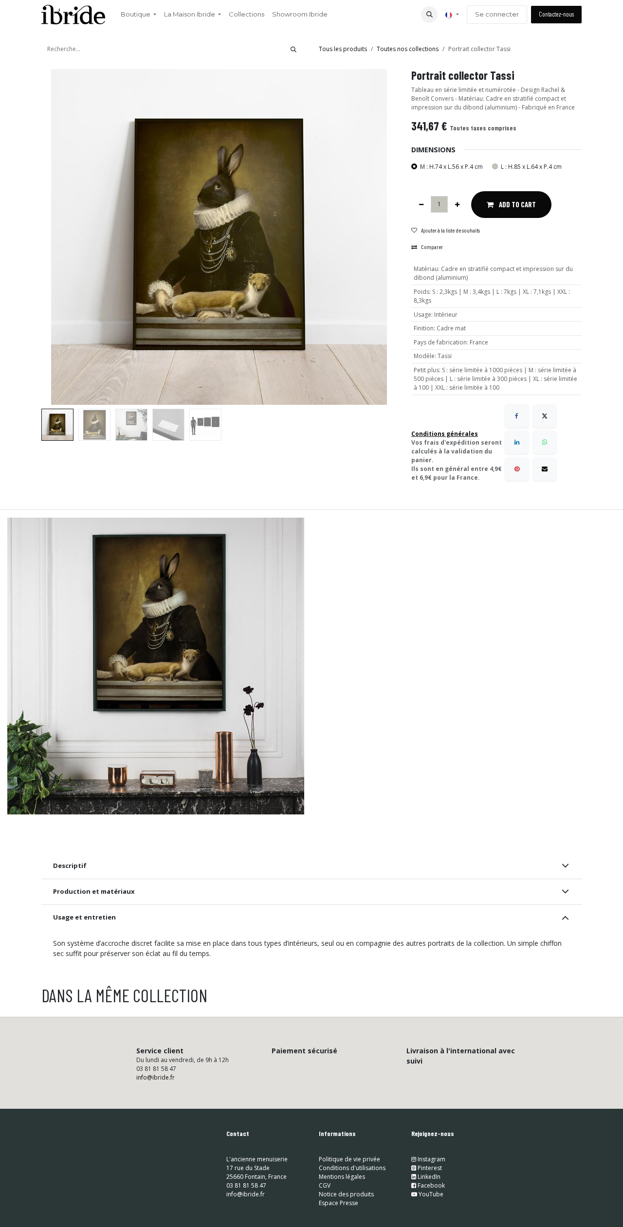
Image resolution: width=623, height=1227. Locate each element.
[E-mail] (544, 469)
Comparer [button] (432, 246)
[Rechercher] (293, 49)
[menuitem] (138, 14)
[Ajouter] (457, 204)
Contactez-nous (556, 14)
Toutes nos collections (408, 49)
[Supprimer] (421, 204)
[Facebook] (517, 416)
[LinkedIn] (517, 442)
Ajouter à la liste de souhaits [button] (450, 230)
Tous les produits (343, 49)
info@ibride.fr (155, 1077)
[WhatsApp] (544, 442)
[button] (429, 14)
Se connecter (497, 14)
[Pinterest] (517, 469)
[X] (544, 416)
